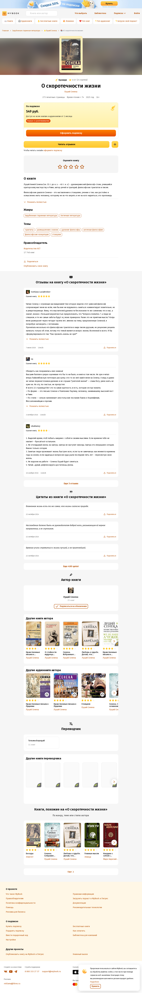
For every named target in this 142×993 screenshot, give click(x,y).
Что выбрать (81, 13)
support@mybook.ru (51, 971)
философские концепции (37, 234)
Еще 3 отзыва (71, 483)
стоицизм (56, 234)
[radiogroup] (71, 167)
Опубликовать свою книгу (36, 266)
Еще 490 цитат (71, 566)
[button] (114, 641)
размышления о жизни (47, 230)
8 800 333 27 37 (32, 971)
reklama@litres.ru (12, 983)
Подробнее (94, 982)
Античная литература (70, 215)
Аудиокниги (26, 21)
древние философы (71, 230)
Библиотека (100, 13)
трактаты (29, 230)
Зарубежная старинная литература (41, 215)
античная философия (93, 230)
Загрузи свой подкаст (127, 21)
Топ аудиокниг (103, 21)
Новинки (70, 21)
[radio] (60, 166)
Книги (10, 21)
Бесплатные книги (48, 21)
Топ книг (86, 21)
